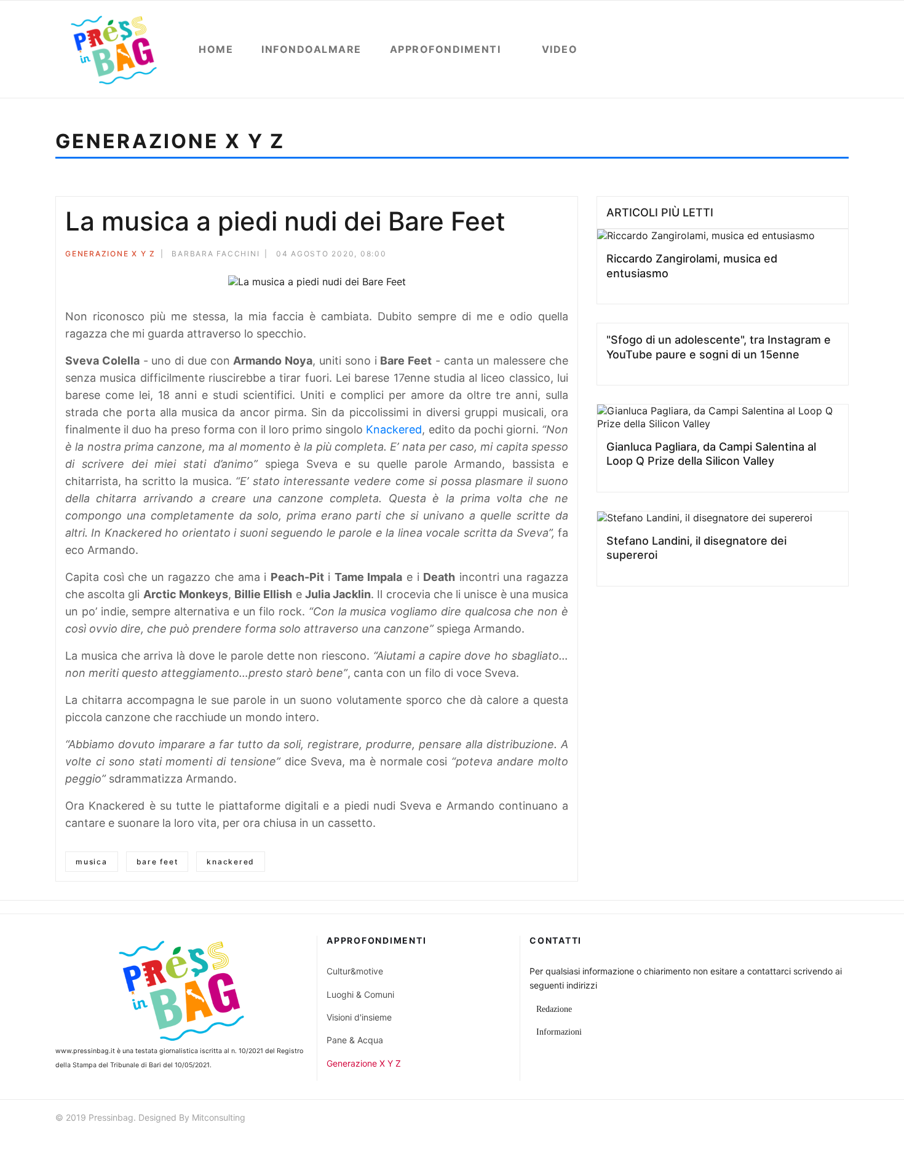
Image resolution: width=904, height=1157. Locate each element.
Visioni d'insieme (359, 1017)
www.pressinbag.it (85, 1051)
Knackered (394, 429)
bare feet (157, 861)
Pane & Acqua (355, 1040)
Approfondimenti (445, 49)
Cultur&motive (355, 971)
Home (216, 49)
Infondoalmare (311, 49)
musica (92, 861)
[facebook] (776, 1119)
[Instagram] (843, 1119)
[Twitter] (531, 255)
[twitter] (799, 1119)
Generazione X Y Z (110, 253)
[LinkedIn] (564, 255)
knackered (231, 861)
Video (560, 49)
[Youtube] (821, 1119)
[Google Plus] (548, 255)
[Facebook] (514, 255)
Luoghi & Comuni (360, 994)
